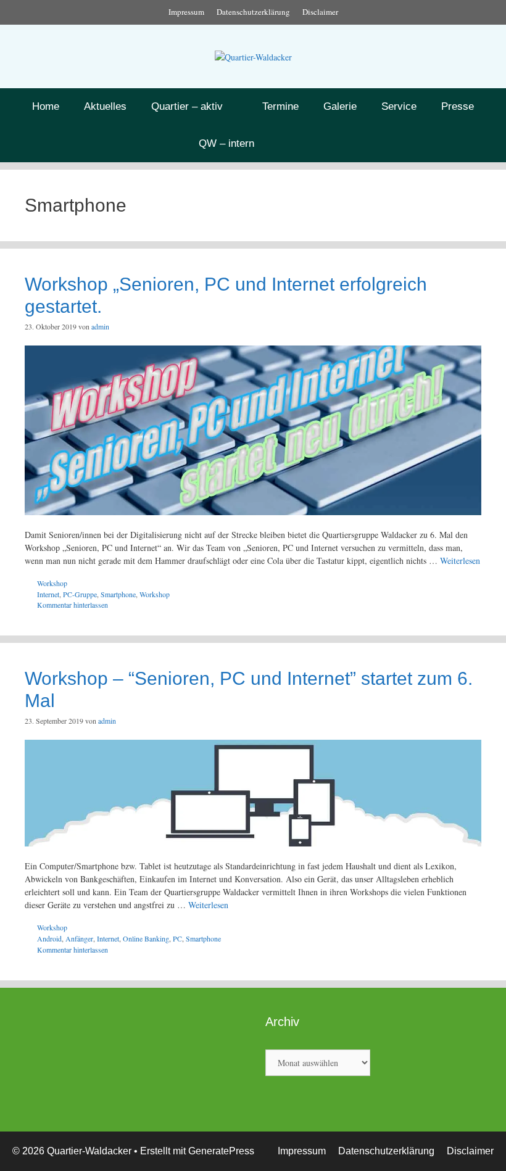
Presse (457, 106)
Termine (280, 106)
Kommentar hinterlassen (72, 605)
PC (177, 938)
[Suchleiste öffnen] (300, 143)
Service (399, 106)
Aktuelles (105, 106)
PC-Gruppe (80, 594)
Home (45, 106)
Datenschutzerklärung (253, 11)
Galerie (340, 106)
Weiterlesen (460, 560)
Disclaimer (320, 11)
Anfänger (79, 938)
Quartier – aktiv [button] (187, 106)
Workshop (52, 583)
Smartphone (118, 594)
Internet (48, 594)
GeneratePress (221, 1151)
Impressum (186, 11)
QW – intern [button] (226, 143)
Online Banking (146, 938)
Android (49, 938)
